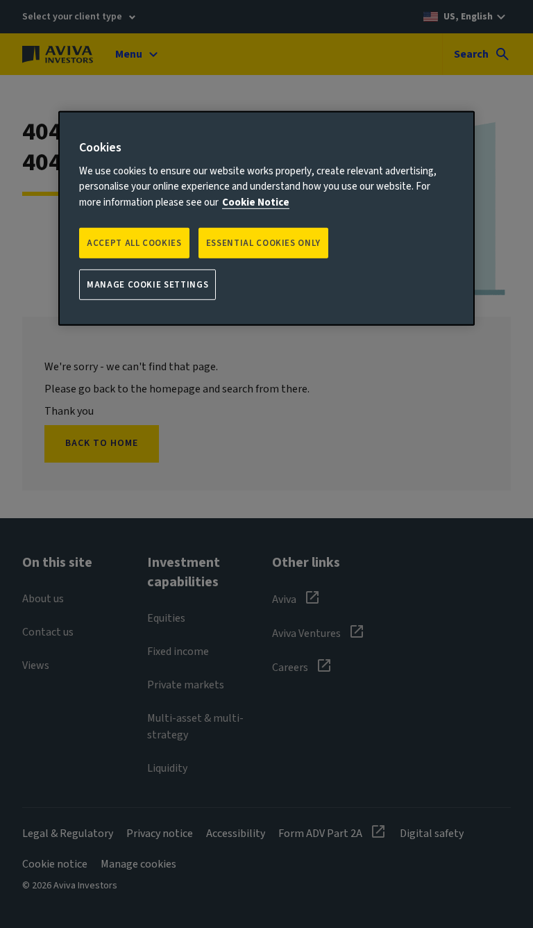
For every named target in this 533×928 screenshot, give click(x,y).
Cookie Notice (255, 201)
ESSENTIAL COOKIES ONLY (263, 243)
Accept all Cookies (134, 243)
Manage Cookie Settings (147, 285)
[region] (266, 218)
